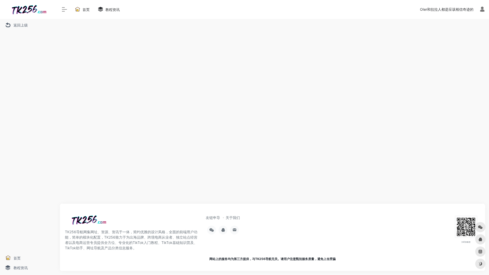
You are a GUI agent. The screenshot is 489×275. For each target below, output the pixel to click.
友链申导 (213, 217)
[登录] (482, 10)
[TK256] (88, 221)
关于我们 (233, 217)
